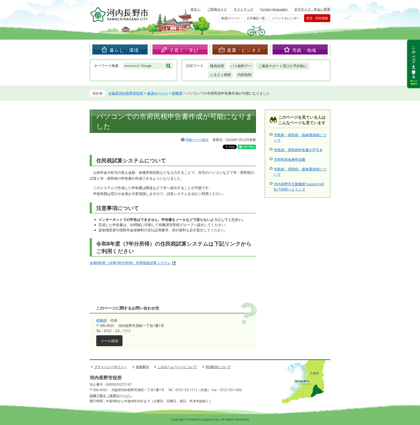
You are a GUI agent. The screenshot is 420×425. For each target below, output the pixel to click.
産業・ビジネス (244, 50)
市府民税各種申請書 (289, 159)
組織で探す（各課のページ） (111, 395)
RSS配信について (218, 367)
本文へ (195, 9)
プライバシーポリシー (110, 367)
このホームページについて (177, 367)
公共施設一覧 (256, 18)
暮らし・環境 (124, 50)
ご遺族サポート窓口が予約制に (282, 65)
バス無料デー (241, 65)
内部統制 (245, 74)
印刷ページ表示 (197, 139)
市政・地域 (304, 50)
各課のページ (230, 18)
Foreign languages (273, 9)
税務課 (177, 93)
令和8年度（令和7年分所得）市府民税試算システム (130, 262)
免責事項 (142, 367)
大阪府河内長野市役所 (125, 93)
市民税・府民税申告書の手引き (298, 150)
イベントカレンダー (285, 18)
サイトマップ (243, 9)
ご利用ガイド (217, 9)
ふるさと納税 (220, 74)
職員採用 (217, 65)
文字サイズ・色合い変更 (312, 9)
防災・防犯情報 (317, 18)
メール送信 (109, 340)
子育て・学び (184, 50)
